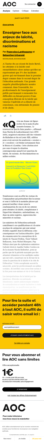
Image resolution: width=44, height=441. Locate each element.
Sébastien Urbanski (14, 55)
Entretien (35, 11)
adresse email (8, 323)
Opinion (16, 11)
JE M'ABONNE (22, 389)
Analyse (6, 11)
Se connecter (30, 4)
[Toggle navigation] (39, 4)
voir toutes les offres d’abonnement (22, 395)
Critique (25, 11)
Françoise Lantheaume (19, 51)
